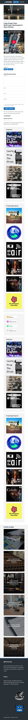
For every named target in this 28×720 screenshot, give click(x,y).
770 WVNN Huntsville (13, 684)
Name (5, 88)
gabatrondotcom (8, 118)
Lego (5, 69)
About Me (16, 2)
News (8, 21)
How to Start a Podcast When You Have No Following (14, 646)
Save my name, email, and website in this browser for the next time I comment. (14, 105)
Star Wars (10, 69)
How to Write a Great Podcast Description (14, 625)
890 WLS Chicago (7, 680)
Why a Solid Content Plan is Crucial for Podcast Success (14, 538)
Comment (5, 75)
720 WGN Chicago (16, 680)
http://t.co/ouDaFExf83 (12, 124)
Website (5, 99)
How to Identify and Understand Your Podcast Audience (14, 560)
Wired (22, 63)
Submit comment (9, 108)
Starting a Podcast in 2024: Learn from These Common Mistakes (14, 604)
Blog (6, 21)
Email (5, 93)
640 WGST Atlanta (14, 682)
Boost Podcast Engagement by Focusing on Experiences (14, 582)
